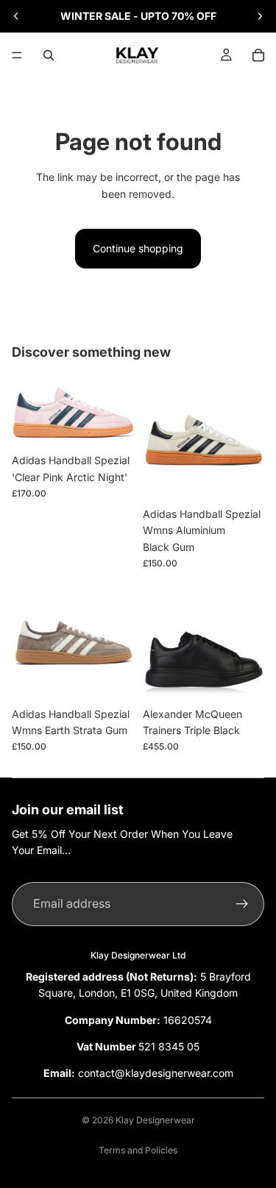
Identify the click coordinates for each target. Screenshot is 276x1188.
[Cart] (258, 55)
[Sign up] (242, 904)
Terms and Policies (138, 1150)
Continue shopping (138, 248)
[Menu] (17, 55)
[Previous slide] (16, 16)
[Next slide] (260, 16)
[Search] (48, 55)
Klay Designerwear (155, 1119)
